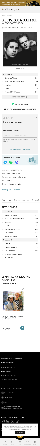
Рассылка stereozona (12, 358)
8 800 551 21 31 (8, 375)
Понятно (20, 432)
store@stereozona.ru (11, 388)
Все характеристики (11, 190)
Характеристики (21, 200)
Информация (7, 362)
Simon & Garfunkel (19, 20)
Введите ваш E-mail (11, 130)
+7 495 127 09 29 (9, 379)
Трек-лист (6, 200)
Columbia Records (14, 184)
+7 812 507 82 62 (9, 384)
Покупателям (8, 367)
